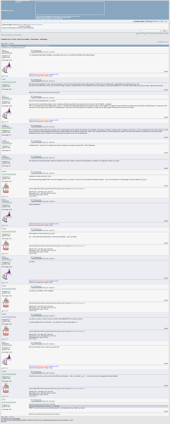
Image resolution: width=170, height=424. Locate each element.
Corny (4, 79)
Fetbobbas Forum (6, 39)
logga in (21, 24)
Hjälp (12, 33)
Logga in (26, 33)
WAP (20, 35)
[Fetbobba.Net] (5, 76)
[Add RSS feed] (148, 21)
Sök (16, 33)
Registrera (33, 33)
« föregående (160, 42)
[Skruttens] (5, 196)
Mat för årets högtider (23, 39)
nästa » (166, 42)
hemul (4, 50)
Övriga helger (34, 39)
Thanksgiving (43, 39)
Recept (14, 39)
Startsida (6, 33)
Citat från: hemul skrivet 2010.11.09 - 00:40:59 (42, 404)
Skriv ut (165, 43)
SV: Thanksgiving (36, 50)
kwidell (4, 171)
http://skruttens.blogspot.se (78, 188)
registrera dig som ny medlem (34, 24)
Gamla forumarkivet (6, 35)
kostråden (48, 16)
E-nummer (15, 35)
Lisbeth (4, 125)
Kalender (20, 33)
